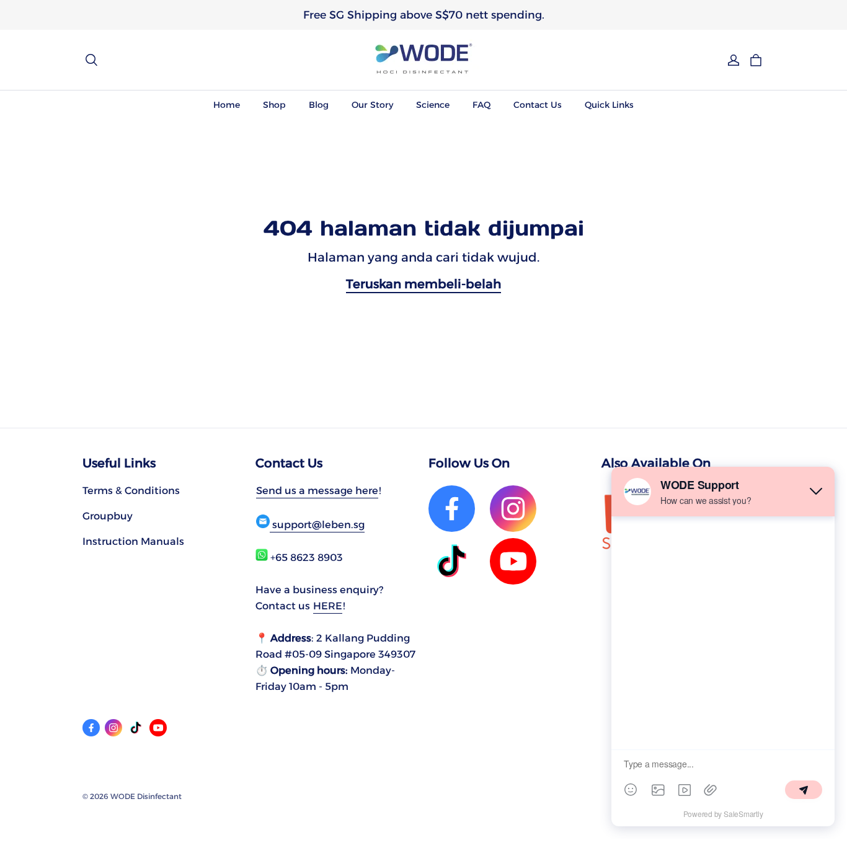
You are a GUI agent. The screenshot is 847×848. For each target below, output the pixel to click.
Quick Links (609, 104)
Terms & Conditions (131, 490)
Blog (319, 104)
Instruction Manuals (133, 541)
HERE (327, 605)
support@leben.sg (317, 524)
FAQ (481, 104)
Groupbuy (107, 516)
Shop (274, 104)
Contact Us (537, 104)
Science (433, 104)
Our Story (372, 104)
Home (226, 104)
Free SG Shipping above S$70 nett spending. (423, 14)
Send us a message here (317, 490)
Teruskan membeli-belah (423, 283)
